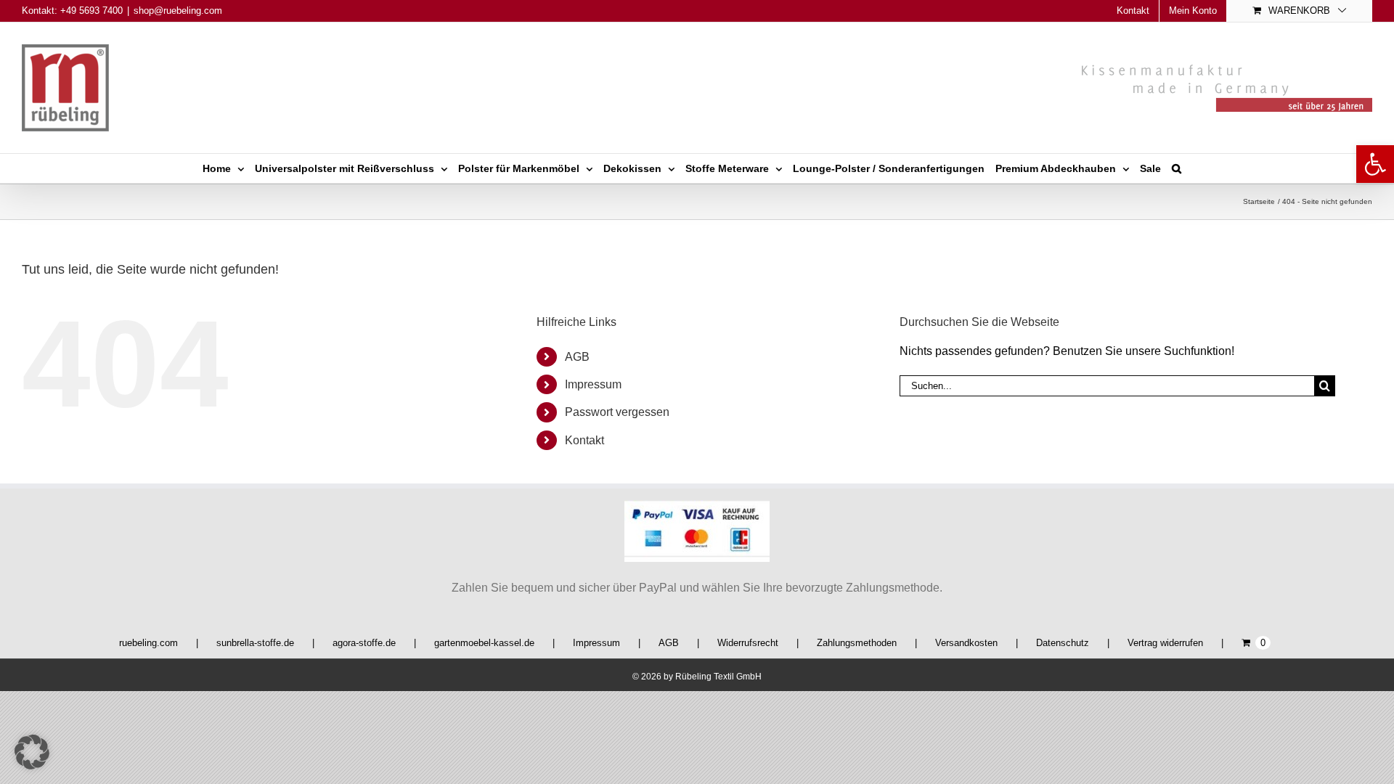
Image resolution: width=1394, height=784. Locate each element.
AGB (577, 357)
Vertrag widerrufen (1165, 642)
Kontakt (584, 440)
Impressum (593, 384)
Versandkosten (966, 642)
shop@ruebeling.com (178, 10)
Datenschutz (1062, 642)
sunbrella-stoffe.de (255, 642)
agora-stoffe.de (364, 642)
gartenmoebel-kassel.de (484, 642)
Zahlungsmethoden (857, 642)
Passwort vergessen (617, 412)
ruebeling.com (148, 642)
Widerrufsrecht (747, 642)
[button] (1375, 164)
